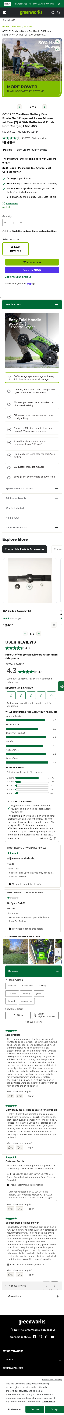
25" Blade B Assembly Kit (17, 611)
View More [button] (12, 203)
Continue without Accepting (52, 1380)
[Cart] (58, 12)
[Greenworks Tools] (31, 12)
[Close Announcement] (59, 3)
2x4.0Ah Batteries (15, 248)
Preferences (15, 1409)
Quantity (7, 216)
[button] (5, 12)
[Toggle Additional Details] (42, 498)
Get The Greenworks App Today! (34, 1330)
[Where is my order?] (61, 686)
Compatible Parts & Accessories (24, 549)
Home (5, 26)
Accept (54, 1409)
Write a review (39, 138)
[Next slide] (38, 633)
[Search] (53, 12)
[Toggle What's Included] (41, 508)
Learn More (48, 1401)
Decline (35, 1409)
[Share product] (57, 42)
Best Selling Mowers (22, 26)
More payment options (18, 277)
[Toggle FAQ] (38, 517)
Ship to (9, 20)
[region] (32, 1395)
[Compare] (57, 49)
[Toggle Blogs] (39, 304)
